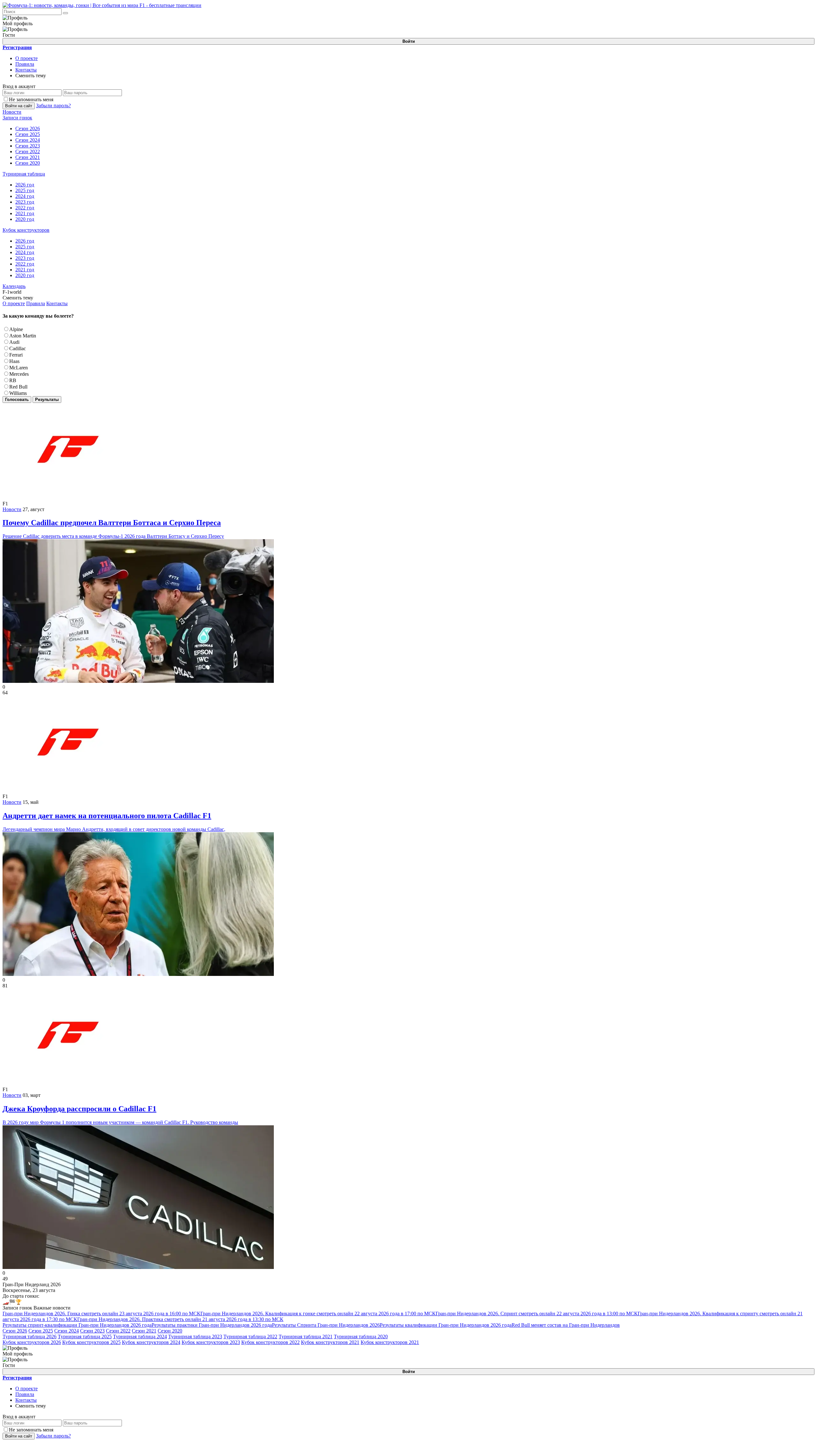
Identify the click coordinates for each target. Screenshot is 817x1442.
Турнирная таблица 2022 (250, 1336)
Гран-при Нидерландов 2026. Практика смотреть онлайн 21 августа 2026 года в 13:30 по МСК (180, 1319)
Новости (12, 509)
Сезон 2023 (92, 1330)
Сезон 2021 (144, 1330)
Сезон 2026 (15, 1330)
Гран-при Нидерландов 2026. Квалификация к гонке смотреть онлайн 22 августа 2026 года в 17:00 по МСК (318, 1313)
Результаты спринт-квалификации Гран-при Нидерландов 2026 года (77, 1325)
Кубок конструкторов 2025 (91, 1342)
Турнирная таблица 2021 (306, 1336)
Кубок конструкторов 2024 (151, 1342)
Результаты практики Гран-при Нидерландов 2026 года (212, 1325)
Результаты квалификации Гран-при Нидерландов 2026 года (446, 1325)
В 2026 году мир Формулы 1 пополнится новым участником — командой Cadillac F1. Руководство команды (120, 1115)
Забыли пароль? (53, 105)
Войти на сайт (18, 105)
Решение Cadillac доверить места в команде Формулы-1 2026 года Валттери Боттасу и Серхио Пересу (113, 528)
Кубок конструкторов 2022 (270, 1342)
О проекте (26, 58)
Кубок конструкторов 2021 (330, 1342)
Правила (24, 64)
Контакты (26, 69)
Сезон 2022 (118, 1330)
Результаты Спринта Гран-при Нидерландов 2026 (326, 1325)
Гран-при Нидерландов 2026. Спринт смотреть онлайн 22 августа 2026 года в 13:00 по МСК (537, 1313)
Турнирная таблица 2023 (195, 1336)
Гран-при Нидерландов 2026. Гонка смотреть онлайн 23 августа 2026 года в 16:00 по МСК (101, 1313)
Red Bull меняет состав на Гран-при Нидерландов (566, 1325)
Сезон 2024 (66, 1330)
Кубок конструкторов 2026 (32, 1342)
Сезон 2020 (170, 1330)
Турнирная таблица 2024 (140, 1336)
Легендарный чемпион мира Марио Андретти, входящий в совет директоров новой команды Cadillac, (114, 822)
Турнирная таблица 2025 (85, 1336)
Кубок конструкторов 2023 (211, 1342)
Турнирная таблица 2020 (361, 1336)
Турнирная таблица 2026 (29, 1336)
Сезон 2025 (40, 1330)
